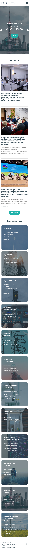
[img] (26, 544)
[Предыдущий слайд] (1, 30)
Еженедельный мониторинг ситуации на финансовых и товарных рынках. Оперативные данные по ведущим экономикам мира (11, 447)
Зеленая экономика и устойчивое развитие (11, 518)
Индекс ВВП (8, 255)
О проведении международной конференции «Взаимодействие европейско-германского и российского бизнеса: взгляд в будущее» (13, 140)
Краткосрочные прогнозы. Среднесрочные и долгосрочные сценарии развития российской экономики (11, 236)
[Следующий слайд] (28, 30)
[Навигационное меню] (27, 3)
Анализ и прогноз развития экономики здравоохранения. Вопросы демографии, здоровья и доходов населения (11, 394)
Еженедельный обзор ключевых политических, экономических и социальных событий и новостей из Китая (11, 499)
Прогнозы (7, 229)
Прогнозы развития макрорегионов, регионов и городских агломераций (11, 419)
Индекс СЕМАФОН (10, 281)
